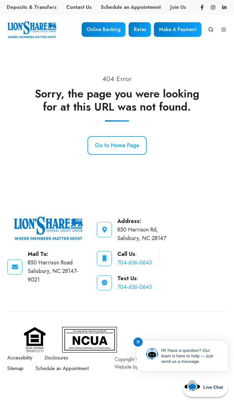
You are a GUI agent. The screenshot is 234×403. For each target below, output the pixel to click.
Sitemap (15, 368)
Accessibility (19, 357)
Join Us (178, 7)
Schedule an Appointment (131, 7)
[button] (211, 30)
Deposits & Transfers (32, 7)
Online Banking (104, 29)
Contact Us (79, 7)
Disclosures (56, 357)
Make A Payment (178, 29)
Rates (140, 29)
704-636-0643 (134, 263)
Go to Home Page (117, 145)
